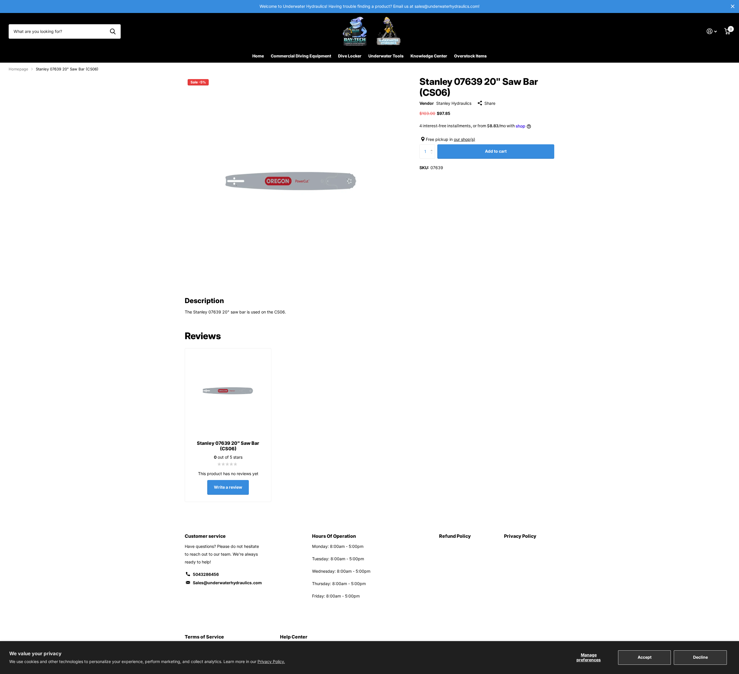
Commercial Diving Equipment (301, 55)
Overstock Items (470, 55)
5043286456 (206, 574)
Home (258, 55)
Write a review (228, 487)
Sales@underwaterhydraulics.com (227, 582)
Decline (700, 657)
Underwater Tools (386, 55)
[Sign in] (711, 31)
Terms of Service (204, 637)
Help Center (293, 637)
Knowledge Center (428, 55)
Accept (645, 657)
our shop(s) (464, 139)
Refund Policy (455, 536)
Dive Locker (349, 55)
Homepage (18, 69)
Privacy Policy (520, 536)
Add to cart (496, 151)
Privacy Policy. (271, 661)
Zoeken (113, 31)
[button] (433, 146)
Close (732, 6)
